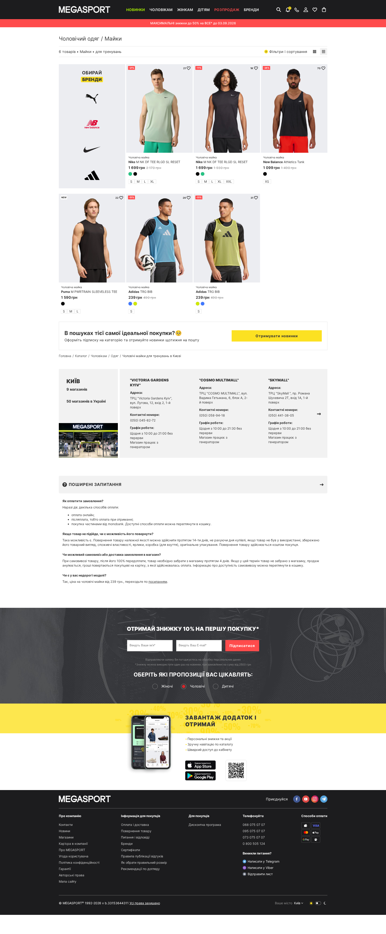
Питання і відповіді (135, 837)
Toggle (318, 903)
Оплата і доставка (135, 825)
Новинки (135, 9)
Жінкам (185, 9)
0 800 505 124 (254, 843)
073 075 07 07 (254, 837)
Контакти (66, 825)
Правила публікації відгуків (142, 856)
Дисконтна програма (205, 825)
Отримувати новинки (277, 336)
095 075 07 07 (254, 831)
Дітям (204, 9)
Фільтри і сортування (286, 51)
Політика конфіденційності (79, 862)
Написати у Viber (260, 868)
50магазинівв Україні (86, 401)
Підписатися (242, 645)
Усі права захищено (145, 903)
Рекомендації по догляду (140, 869)
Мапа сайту (67, 881)
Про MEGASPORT (72, 850)
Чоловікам (161, 9)
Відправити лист (260, 874)
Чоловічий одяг (79, 38)
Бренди (251, 9)
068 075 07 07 (254, 825)
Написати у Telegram (263, 861)
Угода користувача (73, 856)
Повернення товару (136, 831)
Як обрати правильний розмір (144, 862)
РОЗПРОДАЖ (226, 9)
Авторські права (71, 875)
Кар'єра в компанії (73, 843)
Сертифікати (130, 850)
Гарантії (65, 869)
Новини (64, 831)
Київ (297, 903)
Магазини (66, 837)
